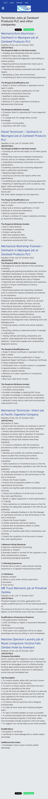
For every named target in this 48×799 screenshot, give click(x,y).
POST (5, 3)
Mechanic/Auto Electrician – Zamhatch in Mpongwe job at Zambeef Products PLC (19, 37)
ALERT (12, 3)
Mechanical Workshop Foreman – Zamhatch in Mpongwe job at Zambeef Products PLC (22, 250)
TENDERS (19, 3)
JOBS (26, 3)
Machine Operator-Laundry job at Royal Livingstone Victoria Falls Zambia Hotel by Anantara (22, 643)
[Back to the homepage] (24, 8)
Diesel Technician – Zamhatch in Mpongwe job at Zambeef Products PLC (23, 135)
